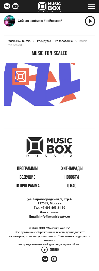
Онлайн (54, 250)
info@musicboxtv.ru (54, 216)
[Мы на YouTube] (15, 7)
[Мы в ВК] (7, 7)
